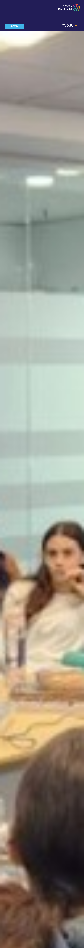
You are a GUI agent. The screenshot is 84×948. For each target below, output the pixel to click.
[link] (69, 7)
